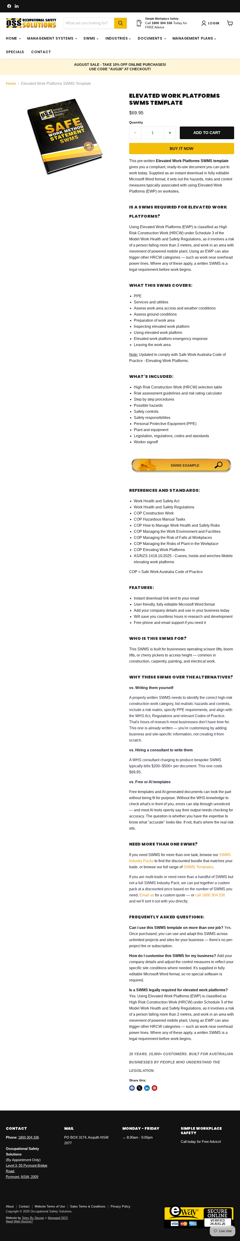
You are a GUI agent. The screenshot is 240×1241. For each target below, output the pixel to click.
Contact (41, 51)
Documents (151, 38)
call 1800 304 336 (210, 895)
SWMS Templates (198, 867)
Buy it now (181, 148)
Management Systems (51, 38)
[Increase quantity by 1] (170, 133)
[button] (211, 23)
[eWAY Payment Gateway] (199, 1227)
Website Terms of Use (50, 1206)
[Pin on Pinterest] (154, 1088)
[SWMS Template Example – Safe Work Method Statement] (181, 474)
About (10, 1206)
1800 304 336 (28, 1137)
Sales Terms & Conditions (87, 1206)
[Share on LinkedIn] (147, 1088)
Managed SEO (58, 1218)
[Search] (120, 23)
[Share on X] (139, 1088)
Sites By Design (33, 1218)
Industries (117, 38)
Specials (15, 51)
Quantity (136, 122)
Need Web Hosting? (19, 1221)
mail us (148, 895)
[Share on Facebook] (132, 1088)
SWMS (90, 38)
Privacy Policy (120, 1206)
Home (12, 38)
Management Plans (193, 38)
